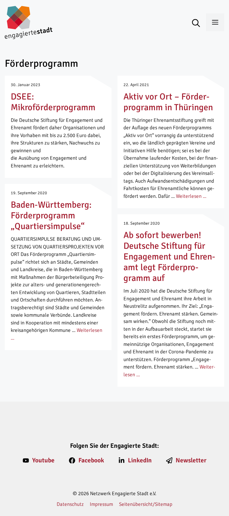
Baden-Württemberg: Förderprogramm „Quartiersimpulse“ (51, 215)
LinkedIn (140, 460)
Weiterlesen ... (191, 196)
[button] (199, 23)
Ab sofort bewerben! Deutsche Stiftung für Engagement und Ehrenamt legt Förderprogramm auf (169, 257)
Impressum (101, 504)
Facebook (91, 460)
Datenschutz (70, 504)
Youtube (43, 460)
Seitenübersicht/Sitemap (145, 504)
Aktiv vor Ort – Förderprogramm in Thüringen (168, 102)
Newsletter (191, 460)
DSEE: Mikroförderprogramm (53, 102)
